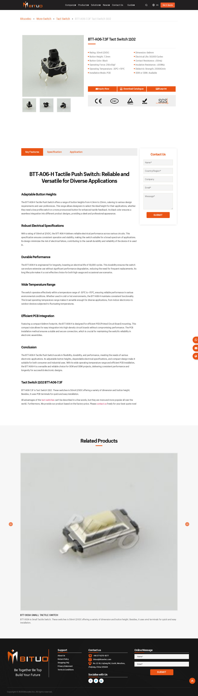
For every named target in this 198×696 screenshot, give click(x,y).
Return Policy (63, 659)
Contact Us (117, 5)
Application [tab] (76, 151)
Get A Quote (168, 5)
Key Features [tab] (32, 151)
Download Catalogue (133, 88)
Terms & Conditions (66, 669)
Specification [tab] (54, 151)
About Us (61, 655)
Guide (130, 5)
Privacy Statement (65, 666)
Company (70, 5)
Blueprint (162, 88)
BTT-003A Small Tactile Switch (39, 615)
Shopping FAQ (63, 662)
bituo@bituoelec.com (102, 659)
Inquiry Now (103, 88)
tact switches (48, 399)
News (105, 5)
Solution (95, 5)
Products (83, 5)
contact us (102, 403)
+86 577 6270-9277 (101, 655)
